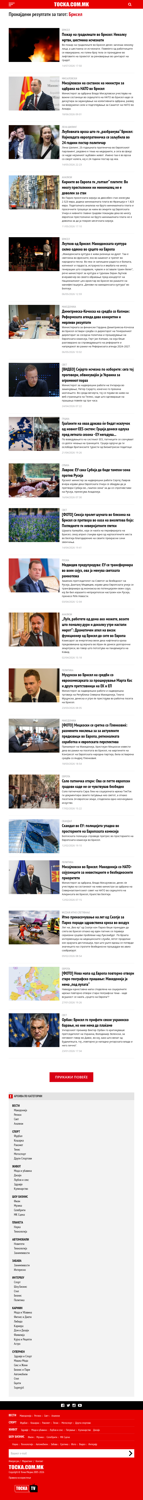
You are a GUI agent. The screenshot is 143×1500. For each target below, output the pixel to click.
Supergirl (19, 1388)
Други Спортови (23, 1158)
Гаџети (17, 1383)
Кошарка (19, 1140)
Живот (16, 1166)
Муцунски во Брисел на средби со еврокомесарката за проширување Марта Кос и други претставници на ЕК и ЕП (97, 680)
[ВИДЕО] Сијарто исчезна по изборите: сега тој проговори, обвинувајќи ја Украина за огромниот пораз (98, 375)
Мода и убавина (23, 1171)
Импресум (14, 1461)
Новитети (19, 1244)
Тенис (17, 1149)
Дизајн (17, 1175)
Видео (82, 1444)
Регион (17, 1115)
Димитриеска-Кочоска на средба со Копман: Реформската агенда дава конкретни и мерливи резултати (96, 317)
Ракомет (18, 1145)
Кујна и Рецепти (23, 1339)
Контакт (39, 1461)
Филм (17, 1201)
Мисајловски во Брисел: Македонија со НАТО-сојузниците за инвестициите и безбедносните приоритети (97, 872)
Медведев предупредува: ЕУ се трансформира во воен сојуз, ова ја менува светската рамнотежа (97, 570)
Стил (16, 1291)
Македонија (20, 1110)
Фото (73, 1444)
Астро (17, 1344)
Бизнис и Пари (22, 1370)
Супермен (18, 1352)
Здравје (18, 1184)
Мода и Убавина (23, 1312)
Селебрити (19, 1210)
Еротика (64, 1444)
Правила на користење (20, 1477)
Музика (18, 1205)
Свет (16, 1119)
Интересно (20, 1270)
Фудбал (18, 1136)
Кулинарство (21, 1189)
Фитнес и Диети (23, 1317)
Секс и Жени (21, 1365)
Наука (17, 1227)
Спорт (16, 1132)
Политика (19, 1300)
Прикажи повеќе (71, 1077)
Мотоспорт (20, 1154)
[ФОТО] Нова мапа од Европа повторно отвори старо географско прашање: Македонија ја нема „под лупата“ (98, 979)
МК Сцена (19, 1215)
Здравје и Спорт (23, 1356)
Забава (16, 1261)
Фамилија (19, 1335)
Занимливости (22, 1253)
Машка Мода (21, 1361)
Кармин (17, 1308)
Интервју (18, 1278)
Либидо (18, 1321)
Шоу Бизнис (20, 1287)
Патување (70, 1430)
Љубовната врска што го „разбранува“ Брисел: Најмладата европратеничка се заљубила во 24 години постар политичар (97, 137)
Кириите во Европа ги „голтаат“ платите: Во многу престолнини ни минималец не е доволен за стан (95, 187)
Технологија (20, 1231)
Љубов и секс (21, 1180)
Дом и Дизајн (21, 1330)
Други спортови (83, 1422)
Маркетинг (27, 1461)
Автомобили (20, 1239)
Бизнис (18, 1295)
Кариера (18, 1326)
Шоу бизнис (20, 1197)
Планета (17, 1222)
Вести (16, 1106)
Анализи (18, 1124)
